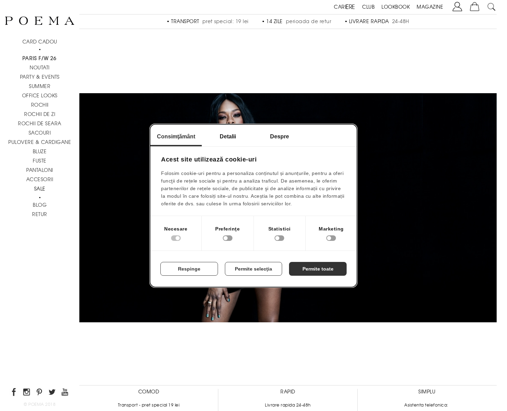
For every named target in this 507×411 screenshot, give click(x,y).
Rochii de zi (39, 114)
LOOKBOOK (395, 7)
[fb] (14, 393)
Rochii (40, 105)
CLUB (368, 7)
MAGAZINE (430, 7)
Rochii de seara (39, 123)
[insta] (27, 393)
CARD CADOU (39, 42)
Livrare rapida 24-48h (288, 405)
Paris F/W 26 (39, 58)
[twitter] (52, 393)
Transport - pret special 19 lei (149, 405)
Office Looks (40, 95)
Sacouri (40, 133)
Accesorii (39, 179)
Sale (40, 189)
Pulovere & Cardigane (39, 142)
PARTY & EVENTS (40, 77)
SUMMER (39, 86)
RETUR (39, 214)
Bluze (40, 151)
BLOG (40, 205)
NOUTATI (40, 67)
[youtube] (65, 393)
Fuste (40, 161)
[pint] (39, 393)
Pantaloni (39, 170)
